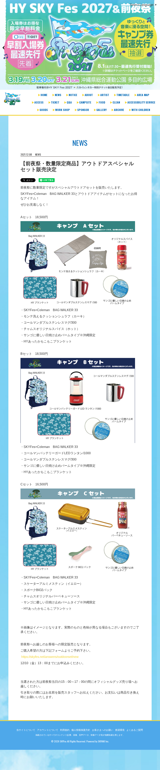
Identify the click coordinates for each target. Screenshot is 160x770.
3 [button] (84, 88)
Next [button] (156, 48)
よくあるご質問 (134, 730)
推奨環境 (119, 730)
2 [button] (80, 88)
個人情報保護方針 (80, 730)
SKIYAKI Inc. (103, 741)
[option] (80, 45)
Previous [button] (4, 48)
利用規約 (64, 730)
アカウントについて (47, 730)
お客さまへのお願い (102, 730)
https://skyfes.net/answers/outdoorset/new (50, 656)
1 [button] (76, 88)
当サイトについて (25, 730)
